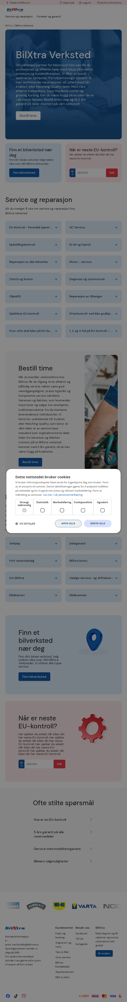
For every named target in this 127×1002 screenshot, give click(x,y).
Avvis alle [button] (68, 523)
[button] (25, 523)
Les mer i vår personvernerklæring (63, 494)
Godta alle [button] (97, 523)
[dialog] (63, 501)
